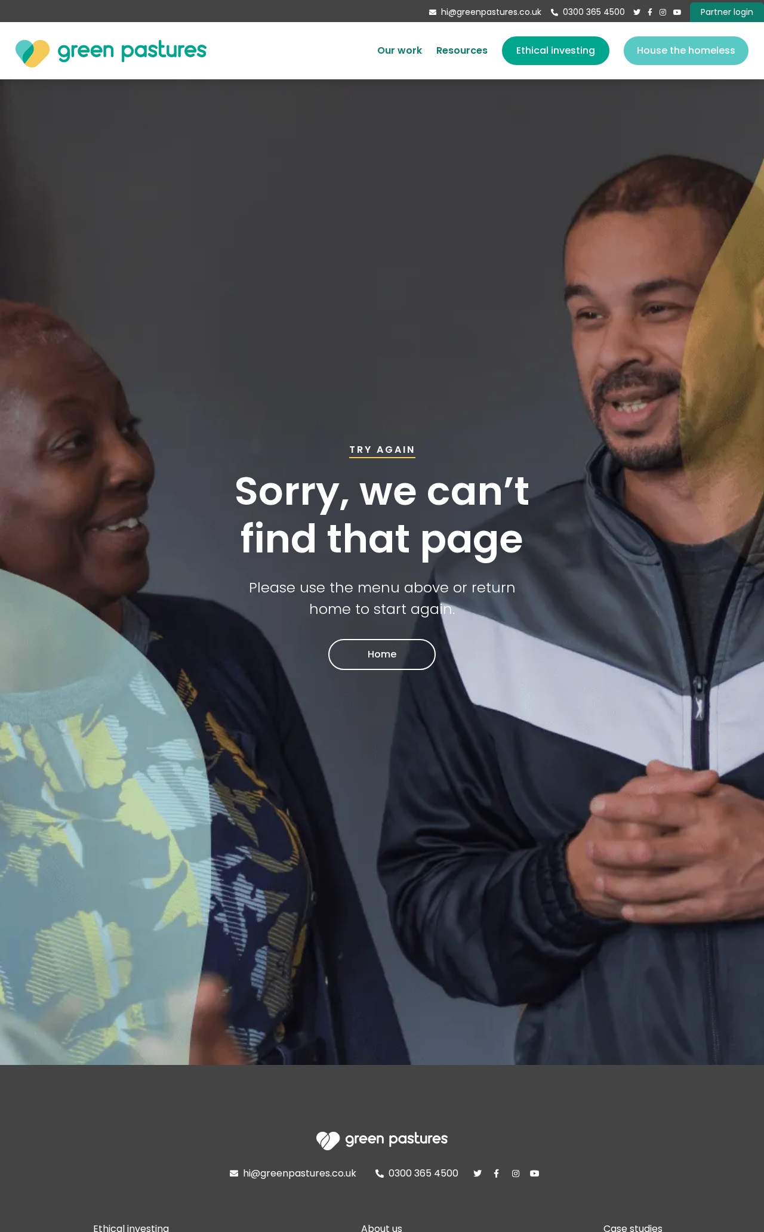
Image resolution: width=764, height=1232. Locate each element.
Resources (462, 50)
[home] (111, 50)
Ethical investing (555, 50)
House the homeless (686, 50)
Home (382, 654)
